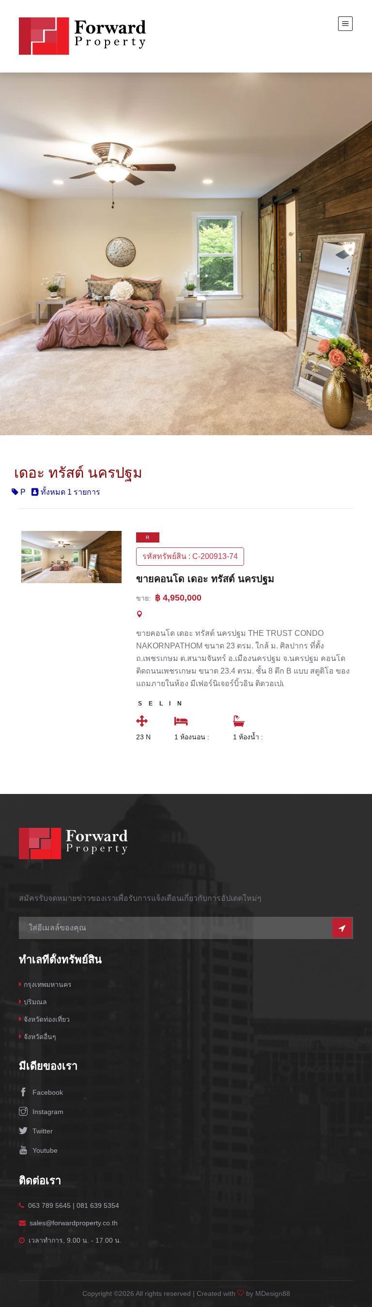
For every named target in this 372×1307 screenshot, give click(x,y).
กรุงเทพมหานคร (48, 984)
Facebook (47, 1092)
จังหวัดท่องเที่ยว (47, 1019)
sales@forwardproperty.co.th (74, 1223)
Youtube (45, 1150)
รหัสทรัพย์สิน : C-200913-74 (190, 556)
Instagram (47, 1112)
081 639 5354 (98, 1205)
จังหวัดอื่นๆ (40, 1037)
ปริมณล (35, 1002)
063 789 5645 (49, 1205)
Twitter (42, 1131)
